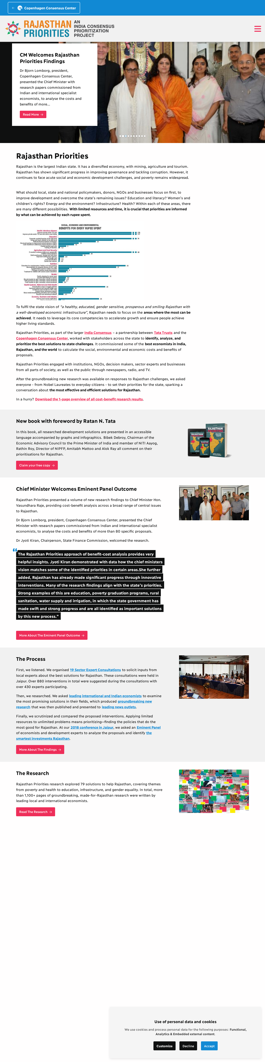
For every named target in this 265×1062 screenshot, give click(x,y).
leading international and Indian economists (105, 695)
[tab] (120, 136)
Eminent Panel (149, 727)
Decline (188, 1046)
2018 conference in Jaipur (92, 727)
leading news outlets (119, 707)
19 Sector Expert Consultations (95, 669)
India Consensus (98, 332)
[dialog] (185, 1032)
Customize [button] (164, 1046)
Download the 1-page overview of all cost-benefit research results (89, 399)
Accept (209, 1046)
